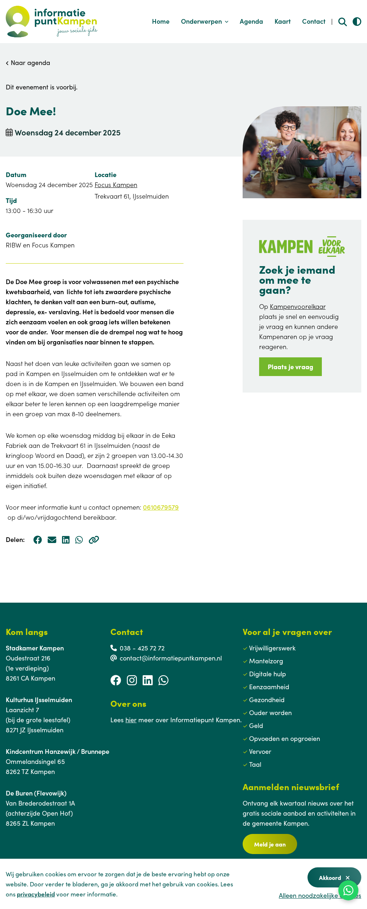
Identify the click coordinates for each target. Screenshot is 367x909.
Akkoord (331, 877)
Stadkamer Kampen (35, 647)
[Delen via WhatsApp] (79, 539)
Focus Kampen (116, 184)
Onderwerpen (201, 21)
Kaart (283, 21)
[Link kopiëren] (94, 539)
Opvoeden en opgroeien (284, 738)
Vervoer (260, 751)
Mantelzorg (266, 660)
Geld (256, 725)
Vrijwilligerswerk (272, 647)
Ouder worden (270, 712)
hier (131, 719)
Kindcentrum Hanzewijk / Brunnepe (57, 751)
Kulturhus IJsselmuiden (39, 699)
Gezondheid (267, 699)
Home (161, 21)
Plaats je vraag (290, 366)
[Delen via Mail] (52, 539)
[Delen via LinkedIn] (66, 539)
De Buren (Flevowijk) (36, 792)
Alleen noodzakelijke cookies (320, 895)
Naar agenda (29, 62)
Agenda (251, 21)
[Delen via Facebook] (37, 539)
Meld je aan (270, 844)
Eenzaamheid (269, 686)
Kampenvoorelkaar (297, 306)
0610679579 (161, 506)
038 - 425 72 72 (142, 647)
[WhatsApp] (348, 890)
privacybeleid (36, 894)
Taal (255, 764)
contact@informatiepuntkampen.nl (171, 657)
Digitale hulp (267, 673)
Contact (313, 21)
